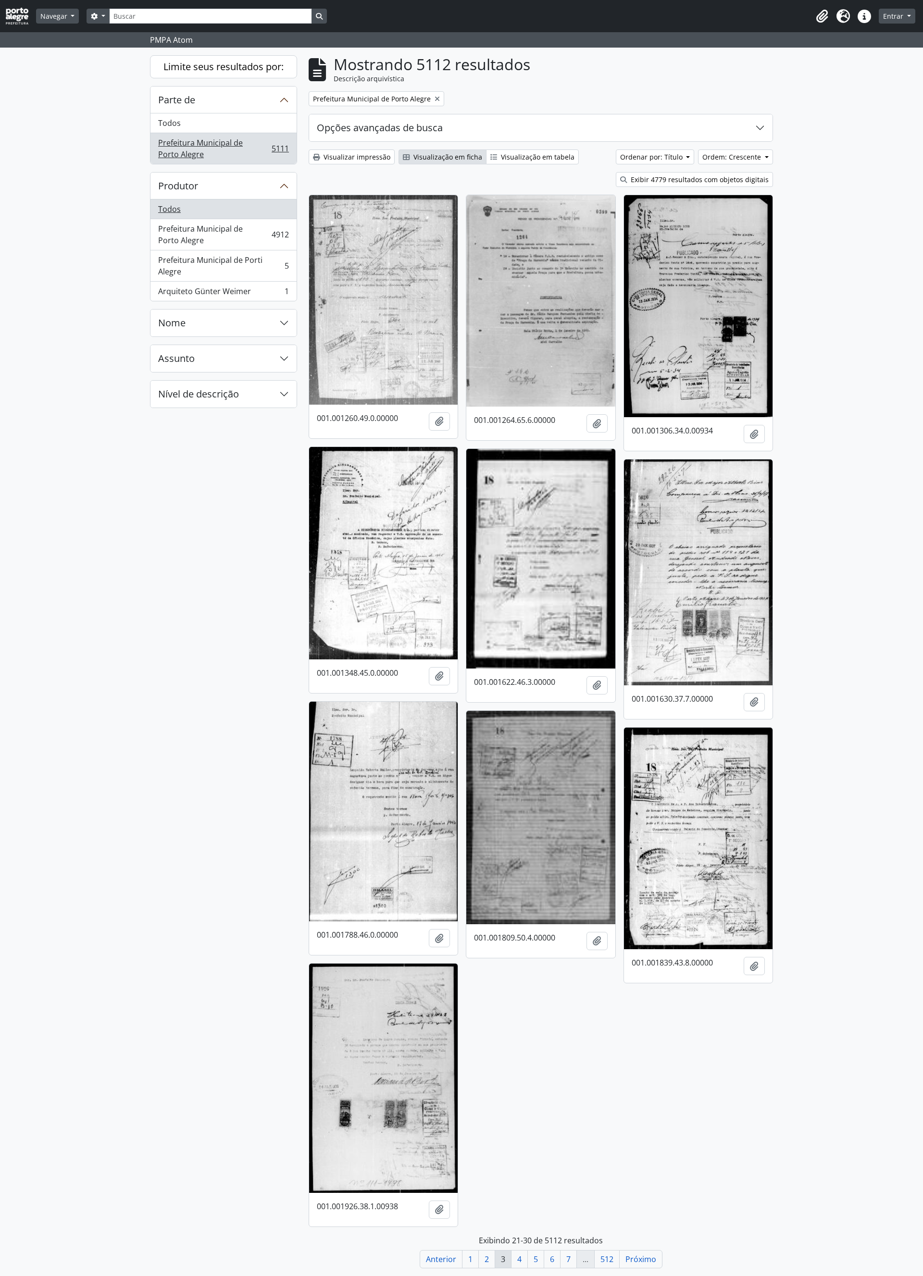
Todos (169, 123)
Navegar (54, 16)
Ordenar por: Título (652, 156)
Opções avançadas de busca (380, 127)
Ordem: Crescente (732, 156)
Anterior (441, 1259)
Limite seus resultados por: (223, 66)
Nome (172, 322)
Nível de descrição (198, 393)
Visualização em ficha (447, 156)
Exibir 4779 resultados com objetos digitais (699, 179)
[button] (822, 16)
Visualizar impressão (356, 156)
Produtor (178, 185)
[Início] (21, 16)
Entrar (894, 16)
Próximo (640, 1259)
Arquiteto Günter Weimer (223, 293)
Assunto (176, 358)
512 (606, 1259)
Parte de (176, 99)
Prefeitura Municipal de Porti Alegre (223, 266)
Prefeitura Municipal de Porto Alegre (223, 148)
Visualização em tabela (536, 156)
